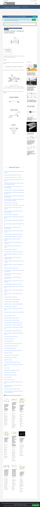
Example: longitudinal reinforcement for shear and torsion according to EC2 (13, 392)
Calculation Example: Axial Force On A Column (12, 175)
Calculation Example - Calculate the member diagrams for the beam (14, 193)
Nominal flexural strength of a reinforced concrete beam (13, 382)
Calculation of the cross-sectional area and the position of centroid (12, 386)
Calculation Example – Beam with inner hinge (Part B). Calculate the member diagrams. (14, 200)
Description (8, 50)
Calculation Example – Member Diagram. (11, 301)
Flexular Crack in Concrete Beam (10, 372)
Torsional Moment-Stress (8, 341)
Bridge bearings (30, 133)
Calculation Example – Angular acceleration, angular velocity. (13, 231)
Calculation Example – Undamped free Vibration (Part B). (14, 224)
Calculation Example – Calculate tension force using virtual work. (13, 281)
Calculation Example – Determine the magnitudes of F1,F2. (13, 265)
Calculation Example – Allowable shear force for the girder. (13, 255)
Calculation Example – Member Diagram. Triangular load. (13, 328)
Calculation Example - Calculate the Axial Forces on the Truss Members (13, 187)
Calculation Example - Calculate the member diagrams (14, 190)
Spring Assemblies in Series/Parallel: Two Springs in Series (13, 365)
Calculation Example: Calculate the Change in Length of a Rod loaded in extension (13, 184)
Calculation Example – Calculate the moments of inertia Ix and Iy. (13, 274)
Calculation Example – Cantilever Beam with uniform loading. (13, 291)
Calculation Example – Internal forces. (11, 268)
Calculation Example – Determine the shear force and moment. (14, 261)
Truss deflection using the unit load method (31, 101)
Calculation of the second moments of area (12, 388)
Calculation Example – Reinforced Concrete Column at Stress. (14, 287)
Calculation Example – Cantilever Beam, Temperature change (14, 217)
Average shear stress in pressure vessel (11, 355)
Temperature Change (8, 352)
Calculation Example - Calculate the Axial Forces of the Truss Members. (14, 271)
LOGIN (32, 0)
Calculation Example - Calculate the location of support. (12, 246)
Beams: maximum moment (9, 379)
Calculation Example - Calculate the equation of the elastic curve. (13, 243)
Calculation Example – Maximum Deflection (12, 299)
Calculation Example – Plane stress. (10, 249)
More (35, 16)
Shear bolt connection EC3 (9, 338)
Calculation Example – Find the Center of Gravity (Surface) (13, 208)
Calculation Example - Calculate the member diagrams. (12, 239)
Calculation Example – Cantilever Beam (11, 214)
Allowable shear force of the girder (10, 357)
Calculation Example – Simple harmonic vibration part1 (13, 309)
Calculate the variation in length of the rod (12, 362)
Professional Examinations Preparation (15, 6)
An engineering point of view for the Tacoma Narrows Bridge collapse (31, 89)
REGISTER (35, 0)
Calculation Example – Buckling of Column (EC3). (13, 236)
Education (7, 6)
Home (4, 6)
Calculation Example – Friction (9, 315)
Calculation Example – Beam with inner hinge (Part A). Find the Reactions (14, 196)
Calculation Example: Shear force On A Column (12, 177)
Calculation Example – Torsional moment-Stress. (13, 284)
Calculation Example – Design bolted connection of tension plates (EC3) (13, 211)
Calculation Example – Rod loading (10, 297)
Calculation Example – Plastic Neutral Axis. (12, 320)
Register (33, 19)
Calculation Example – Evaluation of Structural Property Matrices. (12, 228)
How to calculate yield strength (10, 348)
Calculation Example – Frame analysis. (11, 202)
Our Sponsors (6, 0)
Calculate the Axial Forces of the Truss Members (13, 343)
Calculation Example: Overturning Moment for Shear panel (13, 180)
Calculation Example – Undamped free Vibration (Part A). (14, 221)
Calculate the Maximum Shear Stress (11, 345)
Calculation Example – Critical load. (10, 306)
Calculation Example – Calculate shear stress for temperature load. (13, 278)
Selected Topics (8, 51)
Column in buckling (7, 377)
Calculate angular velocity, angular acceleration (13, 350)
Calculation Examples (25, 6)
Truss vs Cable (6, 367)
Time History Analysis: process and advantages (31, 118)
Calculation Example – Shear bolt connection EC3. (13, 234)
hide (9, 49)
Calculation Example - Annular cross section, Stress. (13, 251)
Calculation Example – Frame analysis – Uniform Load (14, 205)
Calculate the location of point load (10, 336)
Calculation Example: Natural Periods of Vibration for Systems (14, 172)
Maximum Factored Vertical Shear (10, 374)
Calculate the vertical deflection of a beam (12, 370)
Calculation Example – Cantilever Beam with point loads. (13, 294)
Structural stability (31, 106)
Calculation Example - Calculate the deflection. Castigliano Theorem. (12, 258)
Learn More (16, 20)
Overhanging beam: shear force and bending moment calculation (31, 142)
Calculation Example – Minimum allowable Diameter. (13, 304)
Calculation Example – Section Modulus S (11, 317)
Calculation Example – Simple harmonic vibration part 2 (14, 313)
